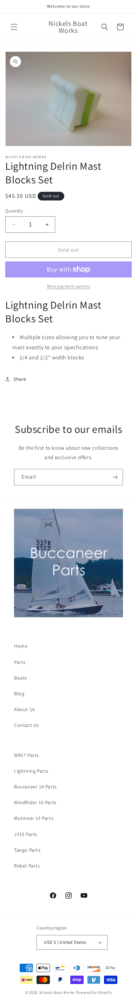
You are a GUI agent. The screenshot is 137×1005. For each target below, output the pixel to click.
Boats (20, 678)
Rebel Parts (27, 866)
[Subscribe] (115, 477)
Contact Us (26, 725)
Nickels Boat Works (57, 992)
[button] (14, 27)
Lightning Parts (31, 771)
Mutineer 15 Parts (33, 818)
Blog (19, 693)
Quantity (14, 211)
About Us (24, 709)
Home (20, 646)
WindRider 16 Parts (35, 802)
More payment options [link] (68, 286)
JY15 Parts (25, 834)
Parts (20, 662)
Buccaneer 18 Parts (35, 786)
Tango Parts (27, 850)
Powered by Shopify (94, 992)
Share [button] (19, 379)
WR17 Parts (26, 755)
